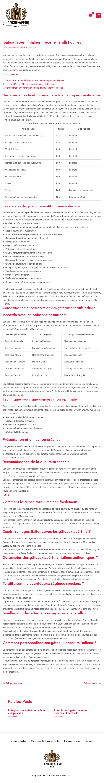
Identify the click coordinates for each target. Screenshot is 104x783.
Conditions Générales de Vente (45, 741)
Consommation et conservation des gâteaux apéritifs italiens (34, 88)
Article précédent (13, 683)
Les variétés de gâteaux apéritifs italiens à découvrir (30, 84)
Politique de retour (72, 741)
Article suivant (92, 683)
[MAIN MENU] (98, 15)
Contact (89, 741)
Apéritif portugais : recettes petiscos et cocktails (70, 711)
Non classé (32, 47)
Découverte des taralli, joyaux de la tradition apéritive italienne (34, 80)
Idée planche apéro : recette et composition (27, 711)
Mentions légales (18, 741)
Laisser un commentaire (14, 47)
